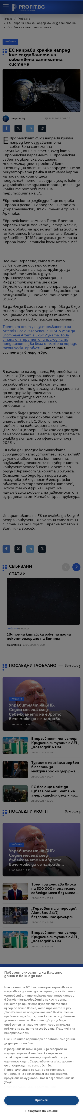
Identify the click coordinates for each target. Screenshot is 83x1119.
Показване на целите (41, 1111)
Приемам (41, 1100)
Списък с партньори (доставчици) (30, 1087)
